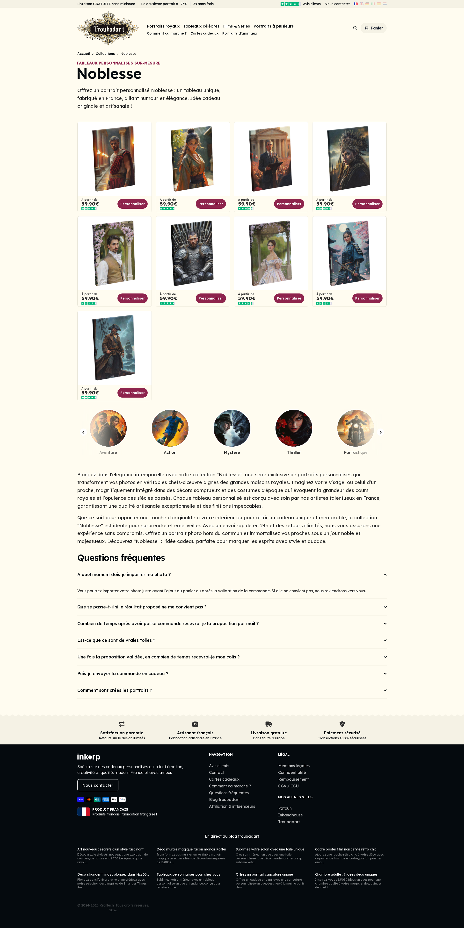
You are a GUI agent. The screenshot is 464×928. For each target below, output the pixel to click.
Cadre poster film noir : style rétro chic (346, 849)
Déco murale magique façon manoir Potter (191, 849)
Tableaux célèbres (201, 26)
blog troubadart (244, 836)
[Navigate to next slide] (380, 432)
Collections (105, 53)
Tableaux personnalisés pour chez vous (188, 874)
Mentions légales (294, 765)
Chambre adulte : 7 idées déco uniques (346, 874)
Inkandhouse (290, 815)
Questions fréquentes (229, 792)
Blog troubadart (224, 799)
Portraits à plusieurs (274, 26)
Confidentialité (292, 772)
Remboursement (293, 779)
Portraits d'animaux (239, 33)
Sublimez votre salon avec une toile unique (270, 849)
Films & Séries (236, 26)
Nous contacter (337, 4)
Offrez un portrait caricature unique (264, 874)
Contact (216, 772)
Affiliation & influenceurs (232, 806)
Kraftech (107, 905)
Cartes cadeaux (204, 33)
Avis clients (312, 4)
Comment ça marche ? (167, 33)
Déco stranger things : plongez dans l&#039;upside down (123, 874)
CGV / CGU (288, 786)
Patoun (285, 808)
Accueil (83, 53)
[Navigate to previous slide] (83, 432)
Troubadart (289, 821)
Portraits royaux (163, 26)
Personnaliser (132, 204)
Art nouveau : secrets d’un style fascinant (110, 849)
